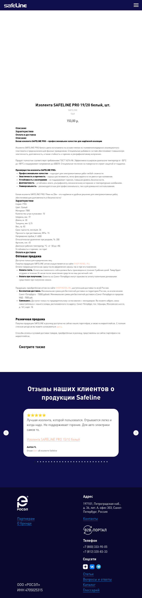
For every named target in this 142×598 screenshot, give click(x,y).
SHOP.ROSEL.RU (81, 264)
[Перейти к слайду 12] (65, 461)
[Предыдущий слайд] (6, 432)
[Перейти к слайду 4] (43, 461)
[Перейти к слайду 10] (59, 461)
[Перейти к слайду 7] (51, 461)
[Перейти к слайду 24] (98, 461)
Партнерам (26, 519)
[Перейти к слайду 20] (87, 461)
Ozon (35, 451)
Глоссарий (91, 590)
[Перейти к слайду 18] (82, 461)
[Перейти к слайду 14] (71, 461)
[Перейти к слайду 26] (104, 461)
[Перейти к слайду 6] (48, 461)
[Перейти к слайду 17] (79, 461)
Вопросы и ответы (97, 579)
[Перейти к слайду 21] (90, 461)
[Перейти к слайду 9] (57, 461)
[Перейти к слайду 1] (35, 461)
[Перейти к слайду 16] (76, 461)
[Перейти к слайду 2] (37, 461)
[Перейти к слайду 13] (68, 461)
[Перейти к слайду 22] (93, 461)
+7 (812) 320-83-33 (95, 551)
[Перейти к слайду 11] (62, 461)
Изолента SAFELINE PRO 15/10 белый (53, 439)
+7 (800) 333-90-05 (95, 547)
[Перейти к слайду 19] (84, 461)
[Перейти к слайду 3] (40, 461)
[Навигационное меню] (136, 5)
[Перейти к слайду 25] (101, 461)
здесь (59, 327)
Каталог (89, 585)
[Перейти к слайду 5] (46, 461)
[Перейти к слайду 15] (73, 461)
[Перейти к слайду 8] (54, 461)
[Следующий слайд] (136, 432)
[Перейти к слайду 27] (107, 461)
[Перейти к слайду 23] (95, 461)
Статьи (88, 574)
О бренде (24, 523)
